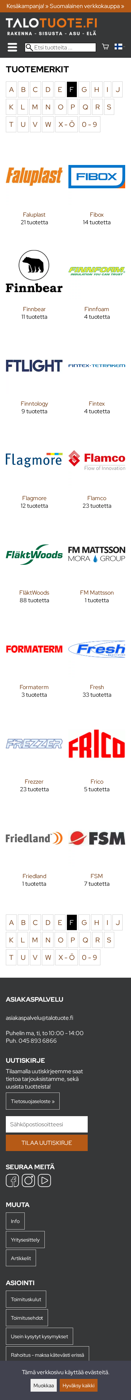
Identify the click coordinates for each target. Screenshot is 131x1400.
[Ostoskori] (105, 47)
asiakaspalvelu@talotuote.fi (39, 1018)
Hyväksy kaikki (79, 1385)
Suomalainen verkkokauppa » (87, 6)
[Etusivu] (51, 33)
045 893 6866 (38, 1041)
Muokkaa (43, 1385)
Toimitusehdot (27, 1317)
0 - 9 (89, 124)
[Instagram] (28, 1181)
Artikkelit (21, 1258)
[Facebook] (12, 1181)
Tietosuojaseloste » (33, 1101)
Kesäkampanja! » (28, 6)
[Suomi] (120, 47)
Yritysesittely (25, 1239)
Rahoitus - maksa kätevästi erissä (47, 1354)
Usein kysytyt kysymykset (39, 1336)
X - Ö (67, 124)
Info (15, 1221)
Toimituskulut (26, 1299)
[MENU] (12, 47)
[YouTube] (44, 1181)
